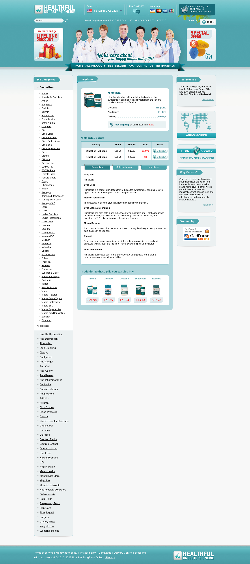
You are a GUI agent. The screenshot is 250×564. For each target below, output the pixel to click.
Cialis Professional (51, 141)
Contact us (105, 552)
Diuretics (45, 434)
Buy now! (161, 151)
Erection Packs (48, 439)
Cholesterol (46, 425)
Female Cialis (48, 174)
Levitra (45, 210)
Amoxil (45, 93)
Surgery (44, 517)
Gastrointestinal (49, 443)
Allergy (44, 352)
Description (97, 167)
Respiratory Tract (50, 503)
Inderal (45, 188)
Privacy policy (88, 552)
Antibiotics (45, 384)
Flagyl (45, 181)
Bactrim (45, 112)
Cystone (124, 278)
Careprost (46, 126)
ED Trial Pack (48, 170)
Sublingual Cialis (50, 273)
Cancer (44, 416)
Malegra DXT (48, 232)
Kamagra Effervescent (53, 196)
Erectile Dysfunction (51, 334)
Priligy (45, 258)
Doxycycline (48, 163)
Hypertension (47, 466)
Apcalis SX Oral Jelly (52, 97)
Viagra (45, 291)
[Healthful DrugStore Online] (54, 7)
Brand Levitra (48, 119)
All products (43, 326)
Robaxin (46, 265)
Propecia (46, 262)
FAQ (131, 65)
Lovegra (46, 229)
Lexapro (46, 225)
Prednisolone (48, 254)
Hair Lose (45, 453)
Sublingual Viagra (50, 276)
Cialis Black (47, 134)
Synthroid (46, 280)
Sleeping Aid (47, 512)
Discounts (140, 552)
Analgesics (46, 357)
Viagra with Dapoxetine (53, 313)
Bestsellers (117, 65)
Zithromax (46, 320)
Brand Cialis (48, 115)
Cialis (44, 130)
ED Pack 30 (47, 167)
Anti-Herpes (46, 375)
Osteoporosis (47, 494)
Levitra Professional (51, 218)
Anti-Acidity (46, 370)
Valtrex (45, 284)
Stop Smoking (48, 347)
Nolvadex (46, 247)
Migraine (45, 480)
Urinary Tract (47, 521)
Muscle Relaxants (50, 485)
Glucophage (48, 185)
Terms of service (43, 552)
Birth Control (47, 407)
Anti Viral (45, 366)
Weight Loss (47, 526)
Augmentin (47, 104)
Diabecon (140, 278)
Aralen (45, 101)
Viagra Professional (51, 302)
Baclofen (46, 108)
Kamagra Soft (48, 203)
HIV (42, 462)
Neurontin (46, 243)
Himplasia (114, 92)
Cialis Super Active (51, 148)
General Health (48, 448)
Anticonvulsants (49, 389)
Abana (92, 278)
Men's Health (47, 471)
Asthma (44, 402)
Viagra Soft (47, 305)
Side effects (153, 167)
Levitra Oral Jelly (50, 214)
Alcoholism (46, 343)
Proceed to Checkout (200, 11)
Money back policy (66, 552)
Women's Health (49, 530)
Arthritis (44, 398)
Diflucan (46, 159)
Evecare (156, 278)
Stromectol (47, 269)
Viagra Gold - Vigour (52, 298)
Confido (108, 278)
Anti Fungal (46, 361)
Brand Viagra (48, 123)
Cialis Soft (47, 145)
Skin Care (45, 507)
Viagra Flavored (49, 295)
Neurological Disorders (53, 489)
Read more (208, 99)
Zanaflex (46, 316)
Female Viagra (49, 177)
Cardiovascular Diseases (54, 421)
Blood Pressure (48, 411)
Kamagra (46, 192)
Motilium (46, 240)
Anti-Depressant (49, 338)
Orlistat (45, 251)
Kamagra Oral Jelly (51, 199)
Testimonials (165, 65)
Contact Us (145, 65)
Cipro (44, 152)
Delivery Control (123, 552)
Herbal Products (49, 457)
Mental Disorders (49, 475)
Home (79, 65)
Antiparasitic (47, 393)
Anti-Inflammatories (51, 379)
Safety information (125, 167)
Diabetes (45, 430)
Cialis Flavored (49, 137)
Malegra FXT (48, 236)
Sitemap (110, 557)
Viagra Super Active (51, 309)
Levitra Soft (47, 221)
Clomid (45, 156)
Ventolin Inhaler (49, 287)
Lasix (44, 207)
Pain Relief (46, 498)
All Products (95, 65)
